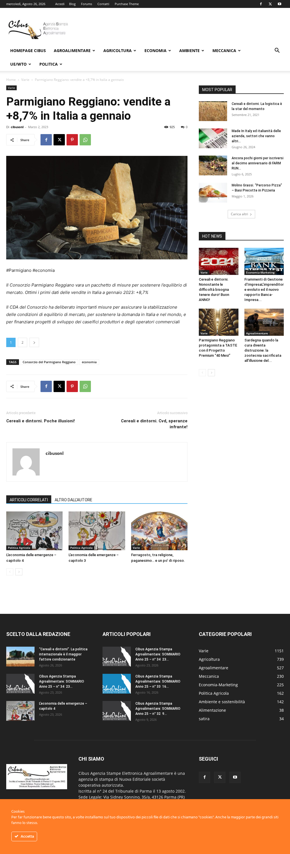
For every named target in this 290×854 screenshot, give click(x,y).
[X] (270, 4)
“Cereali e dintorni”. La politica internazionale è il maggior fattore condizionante (63, 654)
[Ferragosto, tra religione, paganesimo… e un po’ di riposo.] (159, 530)
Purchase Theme (127, 4)
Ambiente (189, 50)
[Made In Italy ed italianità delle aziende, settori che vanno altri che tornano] (213, 138)
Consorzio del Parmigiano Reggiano (49, 362)
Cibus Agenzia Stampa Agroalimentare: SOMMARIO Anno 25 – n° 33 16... (157, 681)
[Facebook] (261, 4)
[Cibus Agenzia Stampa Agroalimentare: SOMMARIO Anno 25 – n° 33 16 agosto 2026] (117, 684)
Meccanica (224, 50)
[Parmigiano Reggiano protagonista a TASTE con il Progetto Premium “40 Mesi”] (218, 322)
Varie (25, 79)
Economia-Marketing (260, 272)
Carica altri (239, 214)
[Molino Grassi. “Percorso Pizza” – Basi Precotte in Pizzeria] (213, 193)
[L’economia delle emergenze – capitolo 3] (97, 530)
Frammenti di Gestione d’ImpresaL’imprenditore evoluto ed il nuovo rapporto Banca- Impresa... (264, 289)
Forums (86, 4)
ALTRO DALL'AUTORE (73, 500)
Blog (72, 4)
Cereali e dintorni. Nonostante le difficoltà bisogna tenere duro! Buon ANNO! (214, 289)
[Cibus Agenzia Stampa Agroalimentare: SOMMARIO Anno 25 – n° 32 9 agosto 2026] (117, 711)
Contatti (103, 4)
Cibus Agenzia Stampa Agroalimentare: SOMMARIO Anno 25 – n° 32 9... (157, 709)
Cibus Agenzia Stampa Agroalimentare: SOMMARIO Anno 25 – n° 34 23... (61, 681)
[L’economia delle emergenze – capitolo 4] (34, 530)
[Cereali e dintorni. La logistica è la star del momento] (213, 111)
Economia (155, 50)
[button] (277, 51)
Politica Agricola (19, 548)
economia (89, 362)
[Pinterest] (72, 139)
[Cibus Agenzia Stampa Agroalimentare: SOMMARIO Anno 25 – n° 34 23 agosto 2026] (20, 684)
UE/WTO (18, 64)
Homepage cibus (28, 50)
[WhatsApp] (85, 139)
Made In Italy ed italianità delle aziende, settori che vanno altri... (256, 136)
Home (11, 79)
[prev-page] (9, 571)
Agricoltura (117, 50)
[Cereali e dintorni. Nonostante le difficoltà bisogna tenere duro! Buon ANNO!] (218, 261)
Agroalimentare (72, 50)
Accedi (60, 4)
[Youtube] (279, 4)
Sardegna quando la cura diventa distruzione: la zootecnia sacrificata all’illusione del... (262, 350)
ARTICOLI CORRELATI (29, 500)
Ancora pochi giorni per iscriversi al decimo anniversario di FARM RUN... (257, 163)
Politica (48, 64)
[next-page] (18, 571)
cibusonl (17, 127)
